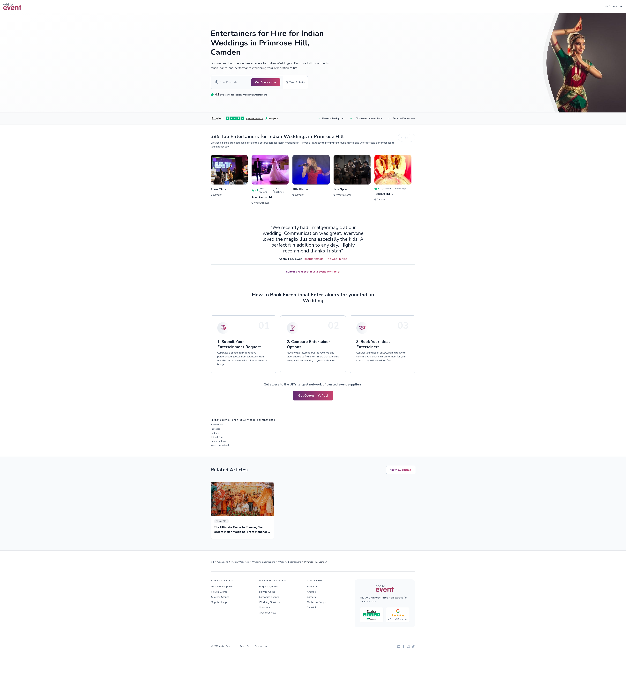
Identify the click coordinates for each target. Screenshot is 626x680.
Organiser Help (267, 612)
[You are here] (212, 562)
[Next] (411, 137)
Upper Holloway (219, 441)
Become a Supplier (222, 586)
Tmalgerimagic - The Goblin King (325, 259)
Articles (311, 592)
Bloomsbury (217, 424)
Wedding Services (269, 602)
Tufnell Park (217, 437)
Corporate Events (269, 597)
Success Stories (220, 597)
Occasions (264, 607)
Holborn (215, 433)
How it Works (219, 592)
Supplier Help (219, 602)
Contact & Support (317, 602)
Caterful (311, 607)
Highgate (215, 428)
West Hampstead (220, 445)
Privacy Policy (246, 646)
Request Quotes (268, 586)
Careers (311, 597)
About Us (312, 586)
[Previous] (402, 137)
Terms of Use (261, 646)
